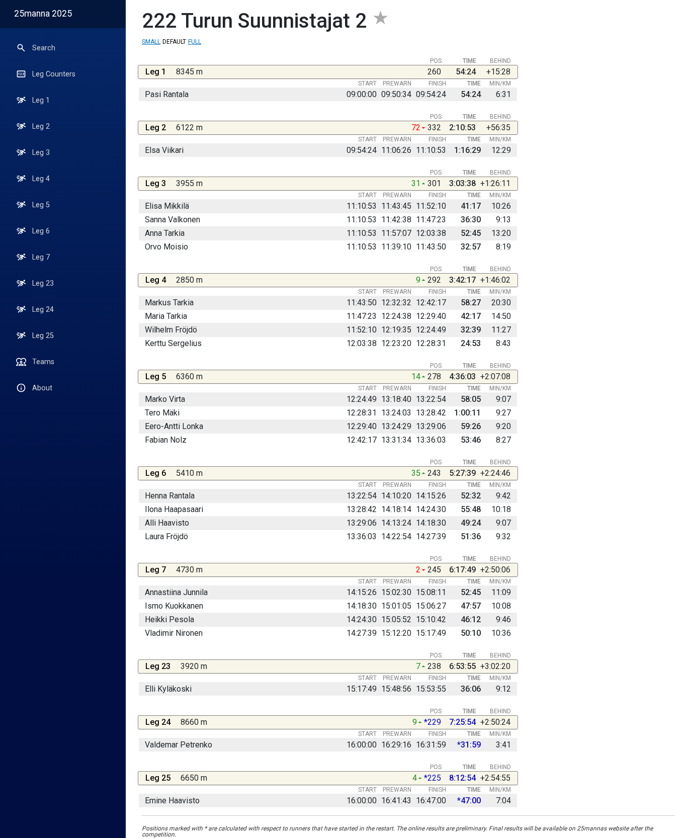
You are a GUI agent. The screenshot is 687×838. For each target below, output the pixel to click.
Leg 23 (43, 283)
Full (194, 42)
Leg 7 (41, 257)
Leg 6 (41, 231)
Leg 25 (43, 335)
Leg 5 (41, 205)
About (42, 388)
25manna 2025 (43, 14)
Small (151, 42)
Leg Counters (53, 74)
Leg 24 (43, 309)
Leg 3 (41, 152)
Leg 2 (41, 126)
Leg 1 (41, 100)
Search (43, 48)
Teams (43, 362)
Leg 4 (41, 179)
